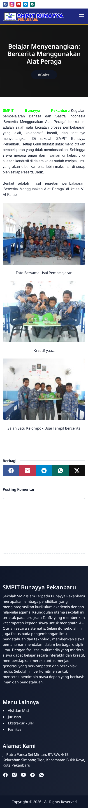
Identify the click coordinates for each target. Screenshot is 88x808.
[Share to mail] (27, 470)
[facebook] (5, 4)
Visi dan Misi (18, 710)
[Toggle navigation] (81, 16)
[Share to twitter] (77, 470)
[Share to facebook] (11, 470)
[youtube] (18, 4)
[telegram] (25, 4)
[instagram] (11, 4)
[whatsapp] (32, 4)
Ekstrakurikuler (21, 723)
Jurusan (14, 716)
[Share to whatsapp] (60, 470)
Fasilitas (14, 729)
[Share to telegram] (44, 470)
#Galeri (44, 74)
